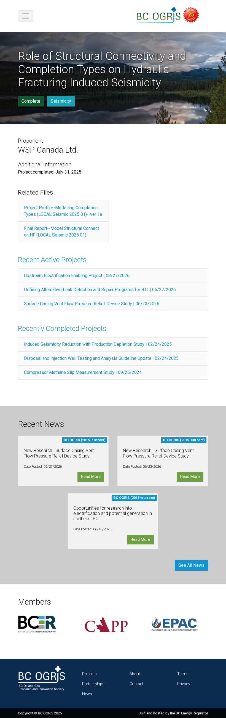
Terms (183, 674)
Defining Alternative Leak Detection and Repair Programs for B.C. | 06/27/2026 (100, 289)
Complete (30, 101)
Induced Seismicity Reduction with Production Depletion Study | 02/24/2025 (98, 344)
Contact (136, 684)
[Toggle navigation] (25, 16)
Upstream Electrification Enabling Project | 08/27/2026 (77, 275)
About (135, 674)
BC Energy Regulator (192, 713)
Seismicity (61, 101)
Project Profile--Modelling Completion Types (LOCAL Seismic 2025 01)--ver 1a (63, 211)
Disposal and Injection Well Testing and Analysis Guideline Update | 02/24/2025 (101, 358)
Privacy (183, 684)
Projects (89, 674)
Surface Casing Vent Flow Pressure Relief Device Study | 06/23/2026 (91, 303)
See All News (191, 565)
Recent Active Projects (52, 260)
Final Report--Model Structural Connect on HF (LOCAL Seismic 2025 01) (61, 232)
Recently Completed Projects (62, 328)
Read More (91, 476)
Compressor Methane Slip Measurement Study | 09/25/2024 (83, 372)
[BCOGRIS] (170, 16)
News (87, 694)
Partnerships (93, 684)
